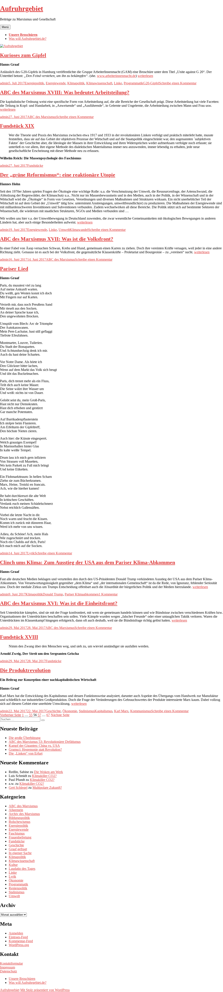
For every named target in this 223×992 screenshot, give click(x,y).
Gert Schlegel (18, 787)
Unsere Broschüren (23, 35)
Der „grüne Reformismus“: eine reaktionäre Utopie (57, 175)
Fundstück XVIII (19, 637)
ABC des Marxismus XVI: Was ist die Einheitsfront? (58, 603)
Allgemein (16, 810)
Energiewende (56, 83)
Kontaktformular (11, 963)
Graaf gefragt (18, 849)
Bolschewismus (19, 822)
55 (30, 715)
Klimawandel (79, 230)
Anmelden (16, 933)
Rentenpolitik (18, 888)
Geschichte (53, 711)
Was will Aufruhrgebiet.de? (27, 38)
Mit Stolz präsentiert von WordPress (45, 990)
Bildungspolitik (19, 818)
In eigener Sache (20, 853)
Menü (5, 27)
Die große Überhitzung (25, 738)
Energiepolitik (34, 83)
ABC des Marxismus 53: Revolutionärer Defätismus (45, 742)
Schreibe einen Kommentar (177, 83)
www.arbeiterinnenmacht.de (116, 76)
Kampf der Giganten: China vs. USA (34, 745)
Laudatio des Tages (22, 868)
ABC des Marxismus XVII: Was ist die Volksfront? (56, 239)
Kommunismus (140, 711)
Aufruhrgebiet (21, 8)
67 (48, 715)
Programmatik (133, 83)
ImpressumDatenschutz (8, 969)
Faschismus (17, 833)
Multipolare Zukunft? (47, 787)
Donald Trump (53, 594)
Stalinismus (87, 711)
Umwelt (64, 230)
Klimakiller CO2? (44, 776)
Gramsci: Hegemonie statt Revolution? (35, 749)
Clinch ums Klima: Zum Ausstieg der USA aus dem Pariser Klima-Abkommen (87, 562)
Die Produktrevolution (25, 670)
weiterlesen (145, 76)
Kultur (13, 865)
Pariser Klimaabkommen (82, 594)
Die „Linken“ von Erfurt (25, 753)
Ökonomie (70, 711)
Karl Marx (121, 711)
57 (39, 715)
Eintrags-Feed (18, 937)
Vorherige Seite (10, 715)
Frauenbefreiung (20, 837)
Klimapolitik (75, 83)
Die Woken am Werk (48, 772)
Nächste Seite (60, 715)
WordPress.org (19, 945)
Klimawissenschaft (99, 83)
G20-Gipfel (151, 83)
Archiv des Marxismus (24, 814)
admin (4, 83)
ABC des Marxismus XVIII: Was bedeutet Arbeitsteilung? (64, 92)
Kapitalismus (103, 711)
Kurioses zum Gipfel (23, 55)
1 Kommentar (108, 594)
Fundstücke (35, 165)
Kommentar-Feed (21, 941)
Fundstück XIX (17, 126)
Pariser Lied (14, 269)
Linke (118, 83)
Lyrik (31, 553)
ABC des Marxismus (41, 117)
